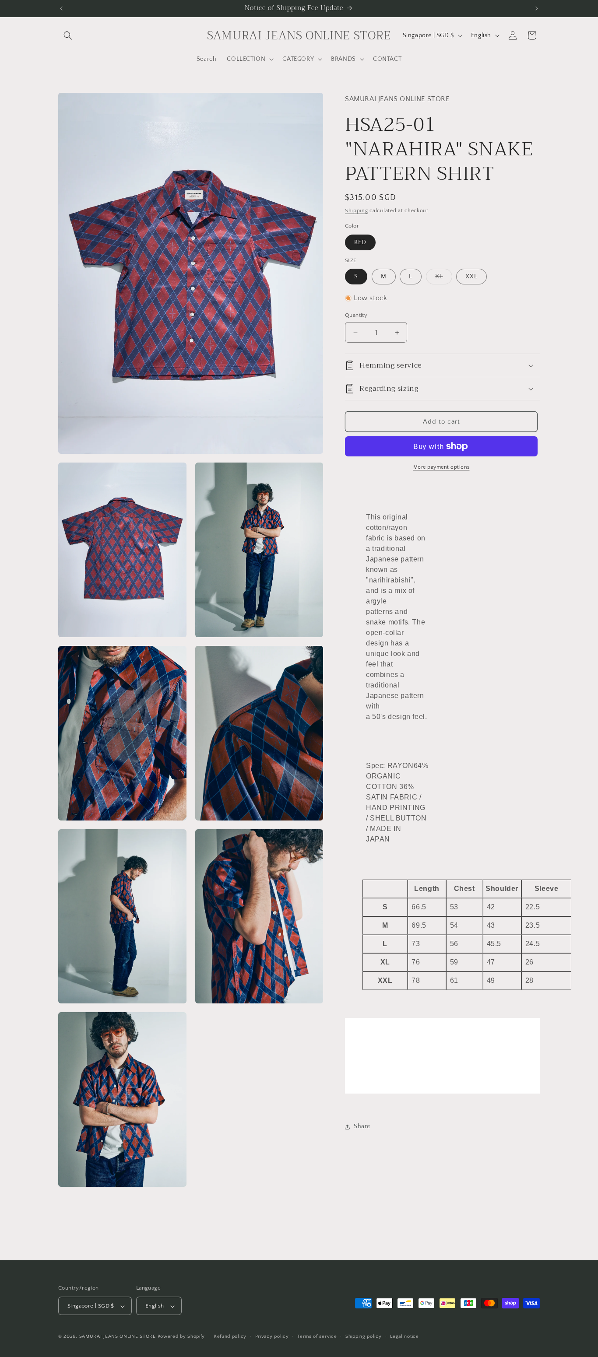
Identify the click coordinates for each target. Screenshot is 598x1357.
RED (360, 242)
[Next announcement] (536, 8)
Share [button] (362, 1126)
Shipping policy (363, 1336)
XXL (471, 276)
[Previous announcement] (61, 8)
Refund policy (230, 1336)
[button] (67, 35)
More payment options (441, 467)
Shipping (356, 211)
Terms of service (317, 1336)
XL (443, 278)
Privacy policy (272, 1336)
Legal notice (404, 1336)
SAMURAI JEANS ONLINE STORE (117, 1336)
